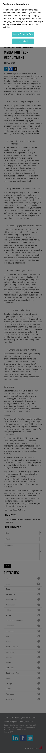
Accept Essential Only (23, 34)
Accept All (23, 41)
